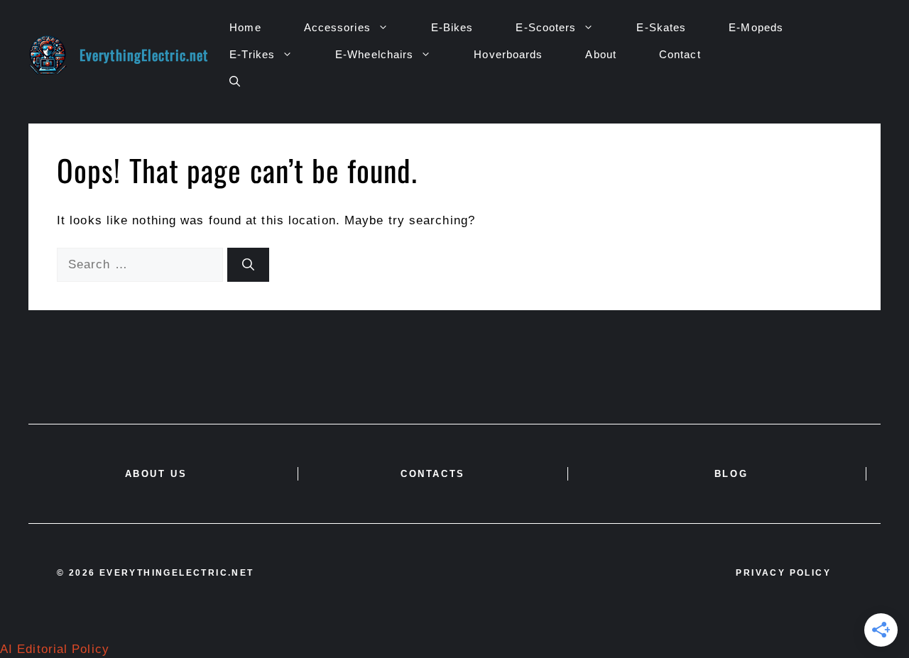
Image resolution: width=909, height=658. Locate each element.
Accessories (337, 27)
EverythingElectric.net (144, 54)
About (600, 54)
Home (245, 27)
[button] (234, 81)
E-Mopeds (756, 27)
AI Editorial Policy (54, 649)
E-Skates (661, 27)
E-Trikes (252, 54)
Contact (680, 54)
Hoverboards (508, 54)
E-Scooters (546, 27)
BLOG (731, 473)
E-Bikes (452, 27)
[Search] (248, 265)
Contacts (433, 473)
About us (156, 473)
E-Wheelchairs (374, 54)
